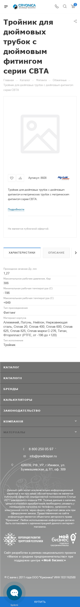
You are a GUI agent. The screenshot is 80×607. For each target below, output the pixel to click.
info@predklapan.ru (43, 456)
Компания (13, 421)
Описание (56, 252)
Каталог (11, 367)
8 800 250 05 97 (41, 449)
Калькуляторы (17, 399)
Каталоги (12, 378)
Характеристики (22, 252)
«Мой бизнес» (53, 560)
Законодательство (22, 410)
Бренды (10, 389)
